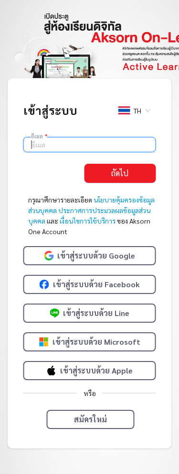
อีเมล (39, 136)
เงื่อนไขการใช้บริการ (88, 220)
